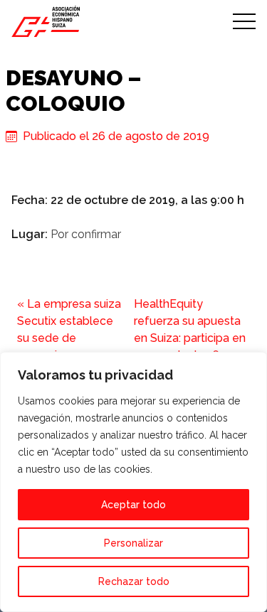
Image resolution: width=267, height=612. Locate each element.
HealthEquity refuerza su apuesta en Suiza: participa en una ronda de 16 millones (190, 338)
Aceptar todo (133, 504)
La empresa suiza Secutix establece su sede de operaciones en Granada (69, 338)
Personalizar (133, 543)
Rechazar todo (133, 581)
